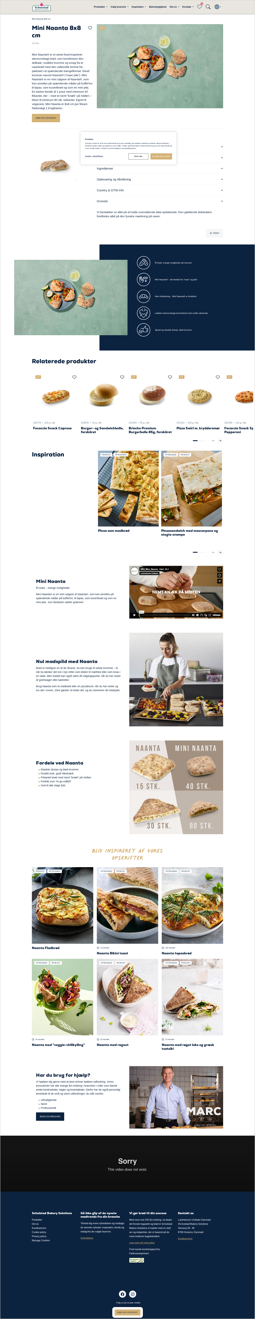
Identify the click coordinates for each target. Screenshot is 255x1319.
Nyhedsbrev (87, 1238)
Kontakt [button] (187, 7)
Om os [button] (173, 7)
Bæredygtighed (157, 7)
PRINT (216, 233)
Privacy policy (39, 1236)
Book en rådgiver (50, 1116)
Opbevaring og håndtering (114, 179)
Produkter (37, 1220)
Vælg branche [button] (119, 7)
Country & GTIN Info (110, 190)
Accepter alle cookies (161, 156)
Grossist (102, 201)
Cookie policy (39, 1232)
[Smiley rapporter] (136, 1260)
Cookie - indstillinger (94, 156)
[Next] (220, 441)
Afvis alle (138, 156)
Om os (35, 1224)
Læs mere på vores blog (142, 1243)
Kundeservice (39, 1228)
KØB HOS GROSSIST (46, 118)
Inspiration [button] (138, 7)
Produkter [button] (100, 7)
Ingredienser (105, 168)
